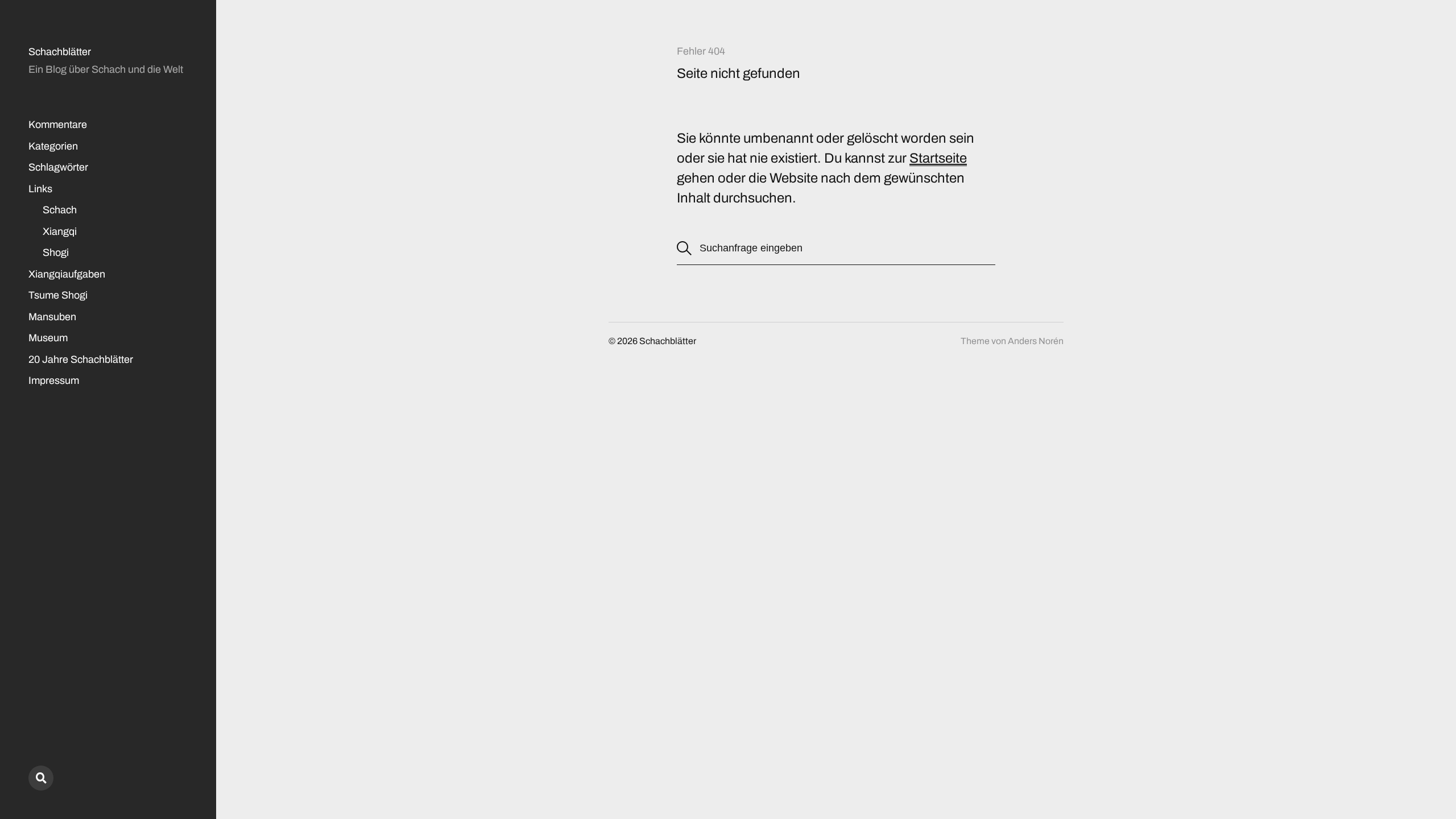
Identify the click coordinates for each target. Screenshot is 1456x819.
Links (40, 189)
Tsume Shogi (58, 295)
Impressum (53, 380)
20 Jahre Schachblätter (80, 359)
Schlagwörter (58, 167)
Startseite (938, 158)
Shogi (56, 252)
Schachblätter (59, 51)
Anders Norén (1036, 341)
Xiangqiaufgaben (66, 274)
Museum (48, 338)
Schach (60, 210)
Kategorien (53, 146)
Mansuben (52, 316)
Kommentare (57, 124)
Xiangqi (60, 231)
